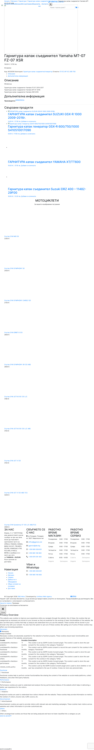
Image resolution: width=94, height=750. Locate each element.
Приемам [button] (15, 603)
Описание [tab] (11, 74)
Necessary (5, 631)
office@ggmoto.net (35, 542)
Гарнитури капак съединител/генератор (37, 71)
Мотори (24, 4)
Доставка (11, 588)
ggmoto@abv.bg (34, 546)
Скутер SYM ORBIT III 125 (13, 332)
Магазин (18, 4)
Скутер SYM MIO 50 (11, 236)
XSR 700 (72, 71)
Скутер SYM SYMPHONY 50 (14, 268)
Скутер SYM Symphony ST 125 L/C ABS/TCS (20, 525)
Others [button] (2, 708)
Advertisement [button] (5, 699)
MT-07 (66, 71)
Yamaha (12, 4)
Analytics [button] (3, 689)
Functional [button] (3, 670)
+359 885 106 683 (34, 553)
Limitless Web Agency (44, 596)
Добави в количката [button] (28, 121)
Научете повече (6, 603)
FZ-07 (62, 71)
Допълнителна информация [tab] (18, 76)
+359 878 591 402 (35, 557)
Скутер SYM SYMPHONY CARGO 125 (17, 300)
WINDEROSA (20, 100)
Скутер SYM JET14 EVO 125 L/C (15, 396)
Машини (35, 4)
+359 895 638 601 (35, 549)
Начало (7, 4)
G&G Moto (21, 596)
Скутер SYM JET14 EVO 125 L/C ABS (17, 429)
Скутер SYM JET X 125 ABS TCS (15, 493)
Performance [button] (4, 680)
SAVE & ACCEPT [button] (5, 716)
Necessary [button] (3, 629)
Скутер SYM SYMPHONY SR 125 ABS (17, 364)
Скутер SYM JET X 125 (12, 461)
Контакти (45, 4)
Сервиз (29, 4)
